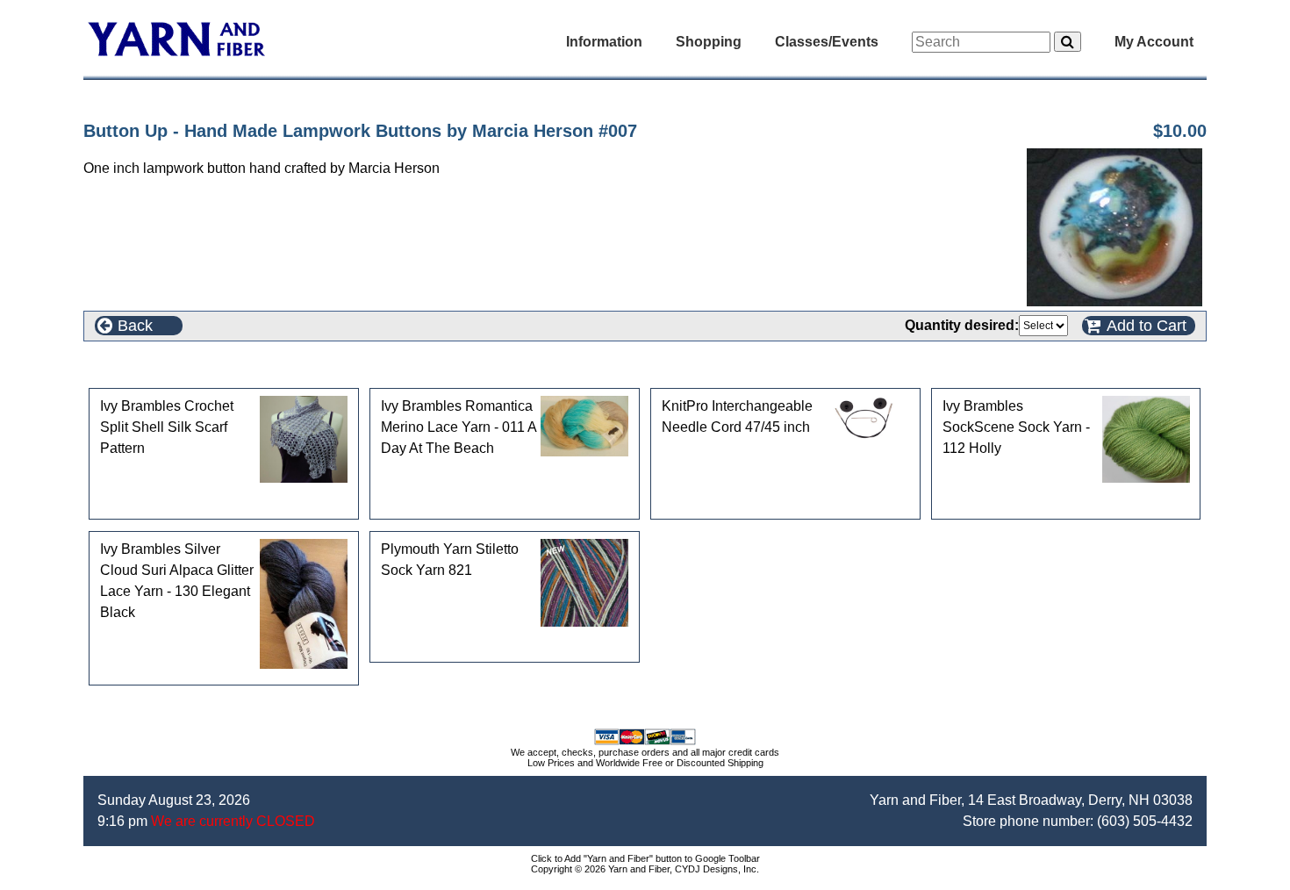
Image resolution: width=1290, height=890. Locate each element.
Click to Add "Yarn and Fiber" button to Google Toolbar (645, 858)
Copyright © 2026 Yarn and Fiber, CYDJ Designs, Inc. (645, 869)
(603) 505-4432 (1145, 821)
